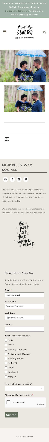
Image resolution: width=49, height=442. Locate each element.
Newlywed (13, 372)
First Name (10, 301)
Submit (11, 415)
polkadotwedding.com (17, 11)
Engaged (12, 376)
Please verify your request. (19, 395)
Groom (11, 345)
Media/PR (12, 363)
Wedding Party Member (19, 354)
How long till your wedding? (19, 384)
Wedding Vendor (16, 358)
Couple (11, 367)
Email (8, 290)
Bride (10, 340)
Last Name (10, 313)
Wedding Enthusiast (17, 349)
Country (9, 324)
